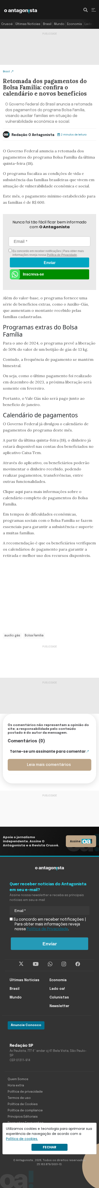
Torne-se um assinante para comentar (48, 751)
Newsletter (59, 1006)
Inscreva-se (33, 274)
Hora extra (16, 1085)
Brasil (47, 24)
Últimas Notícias (27, 24)
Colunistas (59, 997)
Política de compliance (25, 1110)
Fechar (49, 1147)
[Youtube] (35, 964)
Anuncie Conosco (26, 1025)
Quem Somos (18, 1079)
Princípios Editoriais (23, 1116)
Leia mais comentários (49, 765)
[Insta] (64, 964)
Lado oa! (91, 24)
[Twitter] (21, 964)
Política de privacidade (25, 1091)
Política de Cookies (23, 1104)
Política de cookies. (22, 1138)
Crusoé (7, 24)
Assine (75, 841)
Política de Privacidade (62, 255)
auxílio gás (12, 635)
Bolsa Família (34, 635)
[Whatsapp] (50, 964)
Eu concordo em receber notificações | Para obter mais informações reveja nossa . (48, 253)
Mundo (59, 24)
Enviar (50, 263)
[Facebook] (77, 964)
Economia (74, 24)
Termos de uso (19, 1098)
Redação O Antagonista (33, 135)
